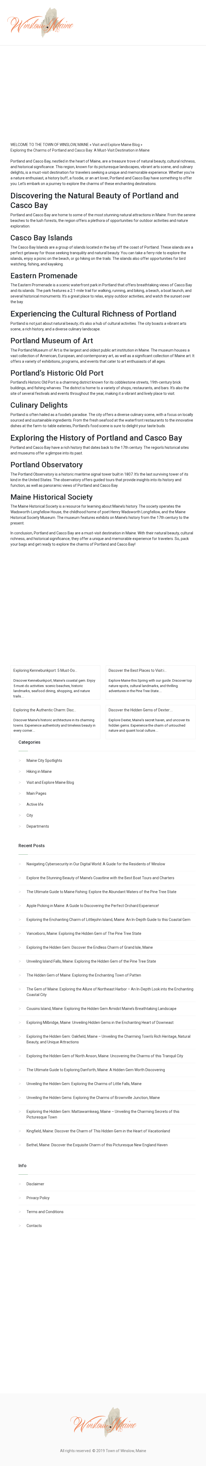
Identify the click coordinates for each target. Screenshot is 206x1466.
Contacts (34, 1226)
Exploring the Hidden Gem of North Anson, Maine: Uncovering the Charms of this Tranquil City (105, 1056)
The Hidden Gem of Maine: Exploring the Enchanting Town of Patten (84, 975)
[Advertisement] (103, 98)
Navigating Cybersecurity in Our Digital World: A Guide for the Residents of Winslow (96, 864)
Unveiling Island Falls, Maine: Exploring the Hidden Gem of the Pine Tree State (91, 961)
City (30, 815)
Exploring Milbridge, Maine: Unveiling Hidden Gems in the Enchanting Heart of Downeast (100, 1022)
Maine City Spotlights (44, 760)
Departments (38, 826)
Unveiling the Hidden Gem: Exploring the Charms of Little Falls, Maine (84, 1084)
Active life (35, 804)
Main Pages (36, 793)
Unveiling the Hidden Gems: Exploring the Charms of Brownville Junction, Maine (93, 1097)
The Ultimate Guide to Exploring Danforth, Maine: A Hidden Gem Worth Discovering (96, 1070)
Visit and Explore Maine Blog (50, 782)
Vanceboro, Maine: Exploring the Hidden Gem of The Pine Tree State (84, 933)
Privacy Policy (38, 1198)
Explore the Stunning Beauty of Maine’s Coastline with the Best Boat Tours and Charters (100, 878)
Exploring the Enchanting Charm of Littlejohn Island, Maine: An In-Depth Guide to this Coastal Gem (108, 919)
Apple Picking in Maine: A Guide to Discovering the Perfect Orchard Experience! (93, 906)
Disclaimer (35, 1184)
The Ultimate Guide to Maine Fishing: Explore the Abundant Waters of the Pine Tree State (101, 892)
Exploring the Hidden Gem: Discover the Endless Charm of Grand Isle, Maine (90, 947)
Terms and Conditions (45, 1212)
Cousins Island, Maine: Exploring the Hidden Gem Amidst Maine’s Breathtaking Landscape (101, 1008)
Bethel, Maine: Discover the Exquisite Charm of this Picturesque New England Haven (97, 1145)
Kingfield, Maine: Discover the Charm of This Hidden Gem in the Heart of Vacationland (98, 1131)
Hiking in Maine (39, 771)
